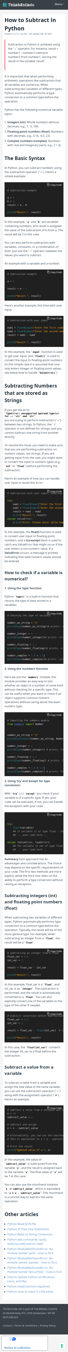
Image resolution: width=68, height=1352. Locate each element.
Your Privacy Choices (30, 1339)
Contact (7, 1325)
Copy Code (56, 184)
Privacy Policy (48, 1325)
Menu (58, 4)
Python (17, 33)
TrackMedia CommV (45, 1309)
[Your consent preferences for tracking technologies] (62, 1346)
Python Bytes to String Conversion (29, 1234)
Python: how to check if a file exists (30, 1292)
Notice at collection (17, 1347)
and (24, 793)
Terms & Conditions (25, 1325)
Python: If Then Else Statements (28, 1229)
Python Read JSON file (21, 1224)
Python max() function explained (28, 1286)
